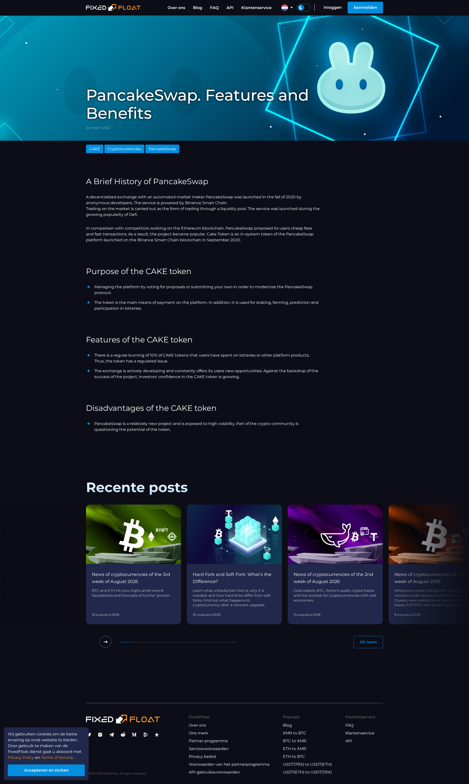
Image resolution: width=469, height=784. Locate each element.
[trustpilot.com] (157, 735)
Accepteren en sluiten (46, 770)
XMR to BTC (294, 733)
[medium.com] (134, 735)
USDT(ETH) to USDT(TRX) (307, 772)
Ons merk (198, 733)
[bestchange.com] (146, 735)
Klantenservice (256, 7)
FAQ (214, 7)
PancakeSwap (162, 149)
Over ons (176, 7)
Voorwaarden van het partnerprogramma (229, 764)
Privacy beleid (202, 756)
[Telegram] (112, 735)
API (230, 7)
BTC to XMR (294, 741)
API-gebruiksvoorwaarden (214, 772)
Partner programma (208, 741)
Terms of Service (57, 757)
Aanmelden (365, 7)
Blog (197, 7)
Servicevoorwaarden (209, 748)
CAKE (94, 149)
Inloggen (333, 7)
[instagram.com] (100, 735)
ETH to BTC (294, 756)
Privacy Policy (21, 757)
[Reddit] (123, 735)
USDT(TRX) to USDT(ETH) (307, 764)
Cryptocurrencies (124, 149)
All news (368, 642)
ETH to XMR (294, 748)
